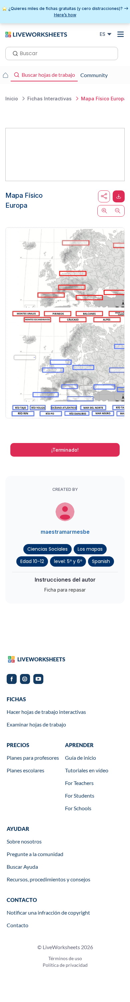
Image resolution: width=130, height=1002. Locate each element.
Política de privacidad (65, 965)
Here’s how (65, 14)
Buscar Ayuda (22, 866)
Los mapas (90, 549)
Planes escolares (25, 770)
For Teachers (79, 783)
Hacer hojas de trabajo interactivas (46, 712)
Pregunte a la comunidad (35, 854)
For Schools (78, 808)
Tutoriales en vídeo (86, 770)
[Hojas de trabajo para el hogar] (5, 75)
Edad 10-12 (32, 561)
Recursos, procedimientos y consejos (48, 879)
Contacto (17, 925)
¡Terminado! (65, 450)
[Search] (13, 53)
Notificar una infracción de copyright (48, 912)
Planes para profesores (33, 757)
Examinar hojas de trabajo (36, 724)
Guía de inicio (80, 757)
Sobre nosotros (24, 841)
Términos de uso (65, 958)
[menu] (121, 34)
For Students (79, 795)
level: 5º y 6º (68, 561)
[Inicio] (36, 34)
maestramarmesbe (65, 531)
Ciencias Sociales (47, 549)
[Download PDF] (119, 196)
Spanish (101, 561)
